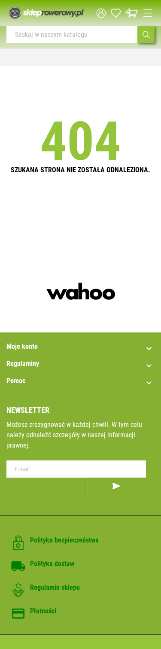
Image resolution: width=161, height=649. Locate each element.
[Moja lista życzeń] (115, 13)
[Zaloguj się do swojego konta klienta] (101, 13)
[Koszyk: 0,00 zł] (131, 13)
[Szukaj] (146, 34)
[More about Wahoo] (80, 291)
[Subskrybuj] (116, 487)
